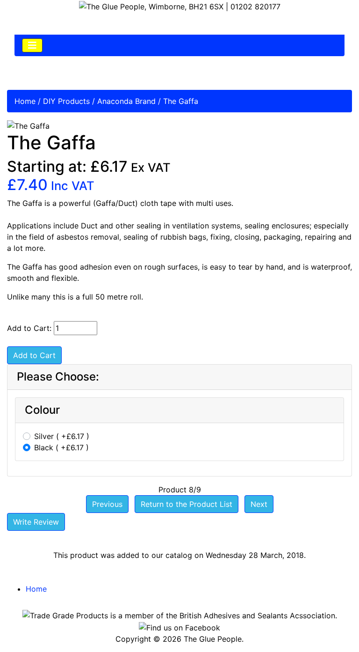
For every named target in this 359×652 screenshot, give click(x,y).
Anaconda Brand (126, 101)
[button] (330, 624)
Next (259, 504)
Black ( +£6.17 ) (61, 447)
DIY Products (66, 101)
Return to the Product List (186, 504)
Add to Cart (34, 355)
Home (25, 101)
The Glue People (213, 639)
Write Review (36, 522)
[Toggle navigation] (32, 45)
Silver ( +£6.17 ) (61, 436)
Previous (107, 504)
